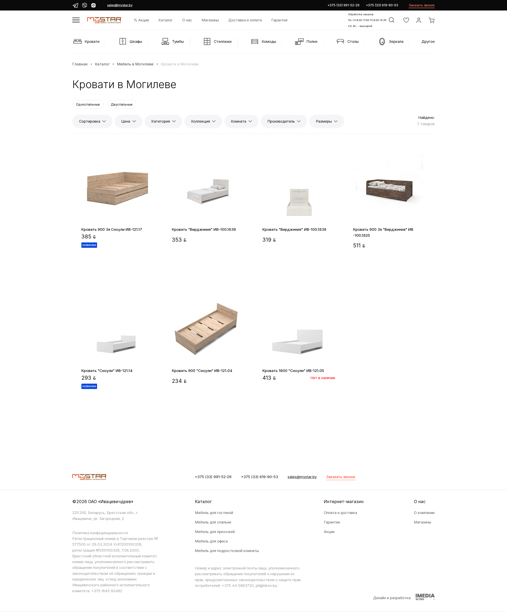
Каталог (165, 20)
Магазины (210, 20)
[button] (81, 219)
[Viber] (84, 5)
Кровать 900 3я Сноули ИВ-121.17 (111, 229)
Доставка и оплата (245, 20)
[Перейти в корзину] (431, 20)
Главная (80, 64)
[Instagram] (93, 5)
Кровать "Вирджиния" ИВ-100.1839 (204, 229)
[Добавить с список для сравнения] (141, 149)
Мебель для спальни (213, 522)
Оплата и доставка (340, 512)
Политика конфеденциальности (100, 533)
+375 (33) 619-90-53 (382, 5)
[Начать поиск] (391, 20)
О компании (424, 512)
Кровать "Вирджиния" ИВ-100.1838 (294, 229)
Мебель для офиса (211, 541)
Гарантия (279, 20)
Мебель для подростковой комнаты (227, 550)
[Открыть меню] (76, 20)
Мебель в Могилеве (135, 64)
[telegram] (75, 5)
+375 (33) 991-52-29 (343, 5)
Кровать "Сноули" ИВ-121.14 (106, 370)
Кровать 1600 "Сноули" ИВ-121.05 (293, 370)
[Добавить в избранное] (153, 149)
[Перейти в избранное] (406, 20)
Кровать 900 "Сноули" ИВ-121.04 (202, 370)
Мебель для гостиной (214, 512)
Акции (329, 531)
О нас (187, 20)
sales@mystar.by (119, 5)
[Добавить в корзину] (147, 240)
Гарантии (332, 522)
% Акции (141, 20)
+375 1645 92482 (106, 591)
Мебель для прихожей (215, 531)
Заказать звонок (422, 5)
